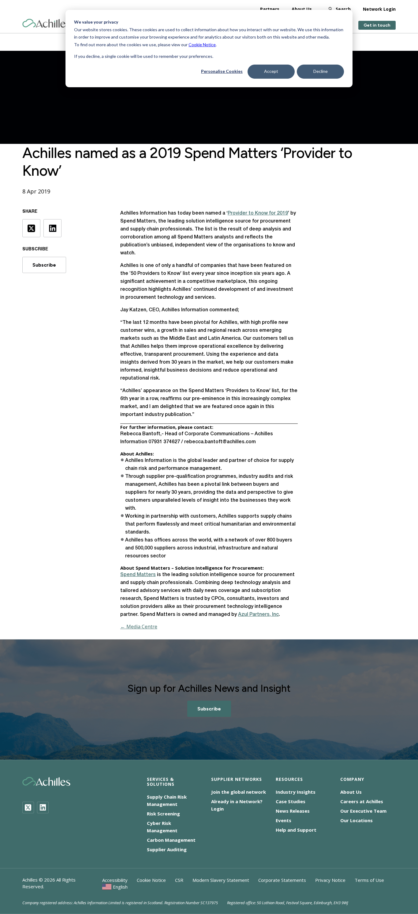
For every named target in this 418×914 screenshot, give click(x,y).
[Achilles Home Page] (46, 23)
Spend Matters (138, 575)
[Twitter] (28, 807)
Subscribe (44, 265)
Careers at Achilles (361, 801)
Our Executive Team (363, 811)
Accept (271, 71)
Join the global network (238, 792)
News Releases (293, 811)
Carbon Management (171, 840)
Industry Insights (295, 792)
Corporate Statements (282, 880)
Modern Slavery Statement (220, 880)
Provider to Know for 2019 (258, 213)
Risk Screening (163, 814)
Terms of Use (369, 880)
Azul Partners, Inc (258, 614)
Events (283, 820)
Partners (269, 9)
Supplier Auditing (167, 849)
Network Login (379, 9)
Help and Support (296, 830)
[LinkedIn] (43, 807)
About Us (302, 9)
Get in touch (377, 25)
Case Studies (290, 801)
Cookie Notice (202, 44)
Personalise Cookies (222, 71)
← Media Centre (138, 626)
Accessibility (115, 880)
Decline (320, 71)
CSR (179, 880)
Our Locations (356, 820)
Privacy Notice (330, 880)
